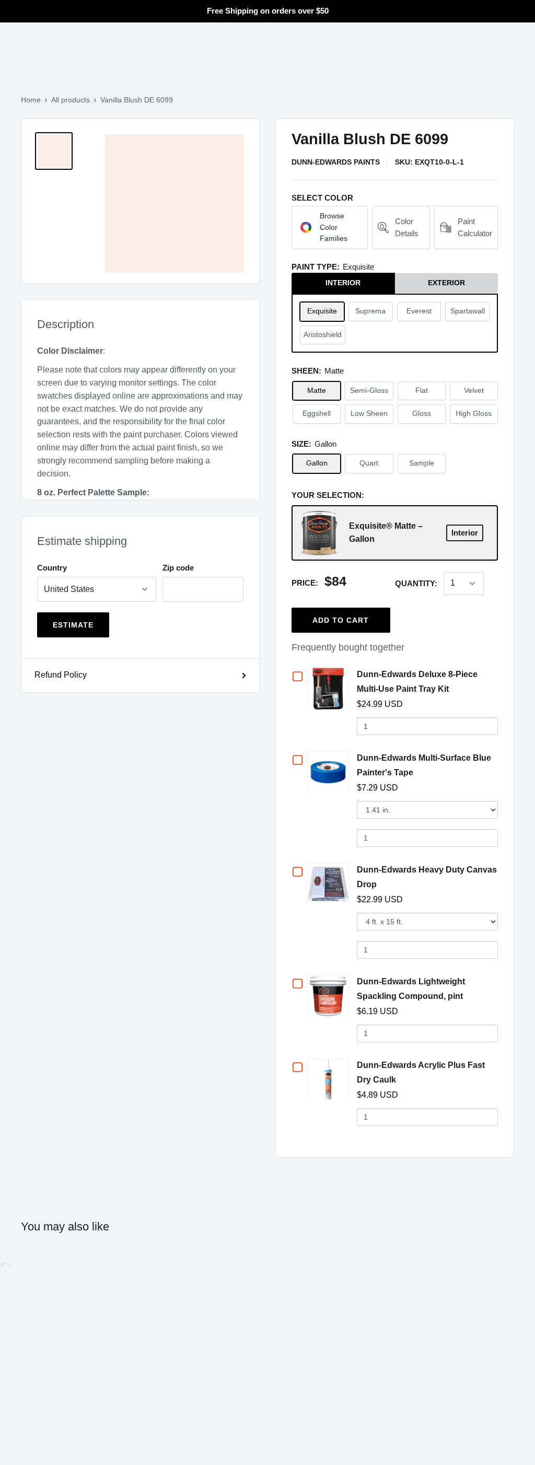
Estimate (73, 625)
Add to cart (340, 620)
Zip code (178, 567)
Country (52, 567)
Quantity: (416, 583)
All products (70, 100)
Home (31, 100)
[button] (330, 227)
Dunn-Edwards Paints (336, 162)
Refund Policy (60, 674)
